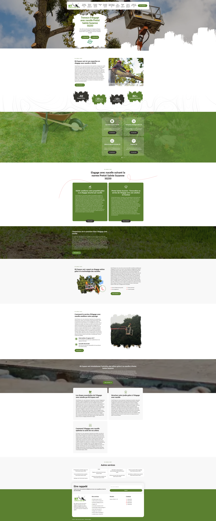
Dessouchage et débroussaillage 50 (112, 5)
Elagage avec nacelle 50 (123, 5)
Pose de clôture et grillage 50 (128, 5)
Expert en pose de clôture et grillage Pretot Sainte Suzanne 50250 (135, 470)
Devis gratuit (76, 252)
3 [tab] (124, 157)
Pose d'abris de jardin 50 (118, 5)
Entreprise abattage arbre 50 (95, 5)
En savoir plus (112, 132)
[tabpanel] (111, 136)
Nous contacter (115, 293)
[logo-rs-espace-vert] (74, 6)
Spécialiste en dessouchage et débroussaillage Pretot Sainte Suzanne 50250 (117, 471)
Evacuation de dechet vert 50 (105, 5)
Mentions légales (88, 519)
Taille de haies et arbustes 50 (89, 5)
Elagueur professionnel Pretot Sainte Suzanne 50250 (99, 473)
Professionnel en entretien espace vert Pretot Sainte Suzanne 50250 (81, 470)
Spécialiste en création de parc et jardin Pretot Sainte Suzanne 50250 (135, 475)
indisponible (85, 37)
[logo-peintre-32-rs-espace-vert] (80, 501)
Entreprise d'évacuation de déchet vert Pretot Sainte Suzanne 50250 (99, 477)
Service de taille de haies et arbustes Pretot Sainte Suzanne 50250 (80, 475)
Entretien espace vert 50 (84, 5)
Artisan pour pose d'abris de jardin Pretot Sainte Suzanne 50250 (117, 476)
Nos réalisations (143, 5)
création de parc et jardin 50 (133, 5)
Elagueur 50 (100, 5)
